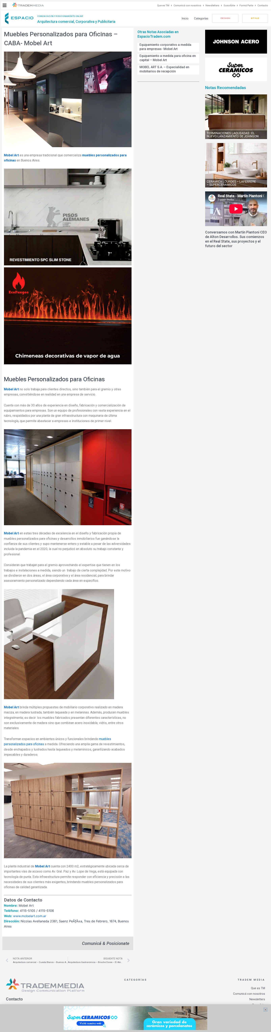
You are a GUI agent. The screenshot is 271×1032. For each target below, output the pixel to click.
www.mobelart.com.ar (29, 916)
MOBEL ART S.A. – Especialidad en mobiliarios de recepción (164, 69)
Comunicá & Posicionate (105, 943)
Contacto (263, 5)
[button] (4, 5)
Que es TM (163, 5)
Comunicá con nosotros (187, 5)
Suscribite (229, 5)
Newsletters (212, 5)
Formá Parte (246, 5)
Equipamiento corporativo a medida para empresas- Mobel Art (165, 47)
